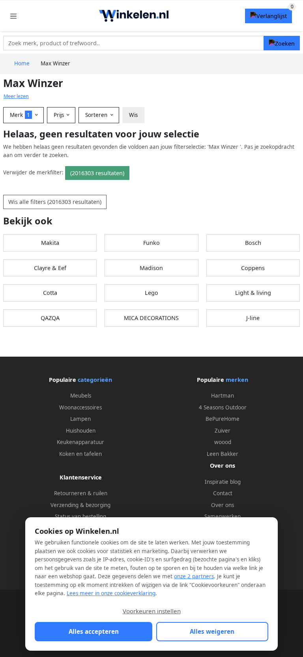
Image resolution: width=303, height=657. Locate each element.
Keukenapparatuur (80, 442)
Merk (20, 114)
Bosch (253, 242)
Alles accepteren (94, 631)
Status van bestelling (80, 516)
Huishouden (80, 430)
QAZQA (50, 318)
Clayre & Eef (50, 268)
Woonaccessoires (80, 407)
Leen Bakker (222, 453)
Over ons (222, 505)
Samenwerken (222, 516)
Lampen (80, 418)
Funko (151, 242)
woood (222, 442)
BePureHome (222, 418)
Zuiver (222, 430)
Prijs (59, 114)
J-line (253, 318)
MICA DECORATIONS (151, 318)
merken (237, 379)
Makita (50, 242)
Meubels (80, 395)
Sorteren (97, 114)
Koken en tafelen (80, 453)
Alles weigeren (212, 631)
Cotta (50, 292)
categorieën (95, 379)
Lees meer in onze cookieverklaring (111, 593)
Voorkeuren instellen (152, 611)
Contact (222, 493)
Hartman (222, 395)
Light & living (253, 292)
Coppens (253, 268)
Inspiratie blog (223, 481)
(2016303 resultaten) (97, 173)
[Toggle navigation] (13, 16)
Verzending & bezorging (80, 505)
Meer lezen (16, 96)
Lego (151, 292)
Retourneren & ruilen (80, 493)
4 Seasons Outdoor (223, 407)
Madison (151, 268)
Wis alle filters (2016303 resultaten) (54, 201)
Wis (133, 114)
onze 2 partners (194, 576)
